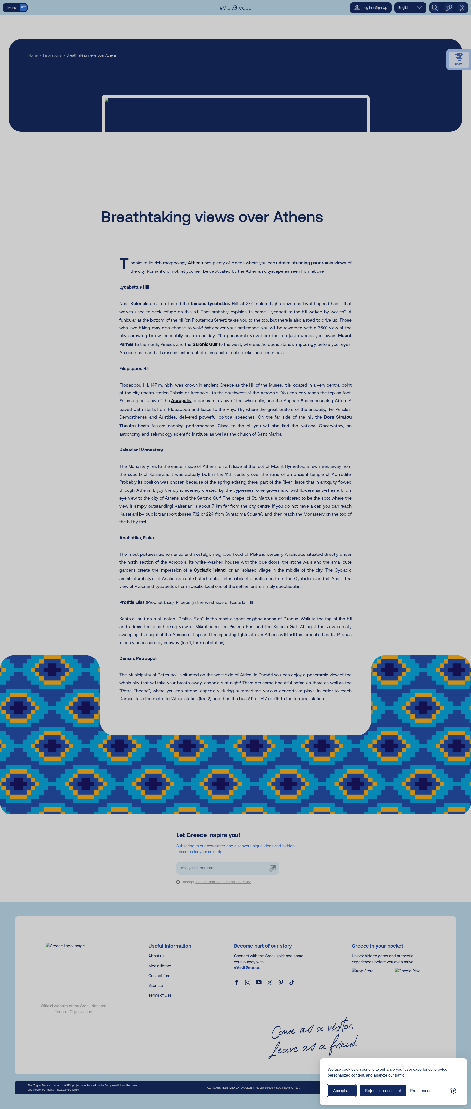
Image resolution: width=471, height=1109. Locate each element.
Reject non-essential (383, 1090)
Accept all (341, 1090)
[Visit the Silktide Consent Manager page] (453, 1090)
